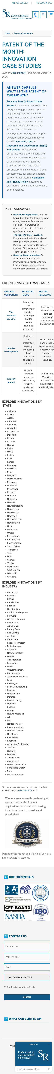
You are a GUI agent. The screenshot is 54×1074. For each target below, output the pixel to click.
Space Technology (16, 642)
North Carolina (14, 519)
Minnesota (12, 485)
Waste (10, 666)
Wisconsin (12, 573)
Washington (13, 566)
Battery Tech (13, 629)
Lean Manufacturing (17, 686)
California (11, 424)
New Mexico (13, 512)
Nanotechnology (15, 653)
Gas (9, 720)
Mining (10, 710)
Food (9, 680)
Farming (11, 595)
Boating (11, 707)
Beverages (12, 683)
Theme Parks (13, 757)
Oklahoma (12, 529)
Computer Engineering (18, 744)
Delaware (11, 434)
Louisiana (11, 468)
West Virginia (13, 570)
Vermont (11, 559)
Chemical (11, 649)
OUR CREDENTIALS (21, 877)
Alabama (11, 411)
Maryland (11, 475)
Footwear (11, 754)
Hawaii (10, 445)
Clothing (11, 751)
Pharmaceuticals (15, 727)
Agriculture (12, 592)
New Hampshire (15, 505)
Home (7, 33)
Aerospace (12, 639)
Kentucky (11, 465)
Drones (10, 656)
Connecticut (13, 431)
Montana (11, 495)
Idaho (10, 448)
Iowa (9, 458)
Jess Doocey (18, 72)
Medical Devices (15, 730)
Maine (10, 472)
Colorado (11, 428)
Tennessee (12, 549)
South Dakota (14, 546)
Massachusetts (14, 478)
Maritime (11, 703)
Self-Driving (13, 632)
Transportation (14, 659)
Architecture (13, 602)
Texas (10, 553)
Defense (11, 696)
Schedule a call (44, 3)
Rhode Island (13, 539)
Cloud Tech (12, 622)
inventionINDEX (25, 790)
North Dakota (13, 522)
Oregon (11, 532)
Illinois (10, 451)
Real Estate (12, 737)
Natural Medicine (15, 713)
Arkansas (11, 421)
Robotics (11, 740)
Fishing (10, 599)
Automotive (12, 626)
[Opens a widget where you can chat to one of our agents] (33, 1057)
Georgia (11, 441)
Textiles (11, 747)
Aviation (11, 636)
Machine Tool (13, 693)
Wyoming (11, 576)
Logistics (11, 690)
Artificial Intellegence (17, 612)
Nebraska (12, 499)
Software (11, 615)
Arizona (11, 418)
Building (11, 605)
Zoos (9, 771)
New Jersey (13, 509)
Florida (10, 438)
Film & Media (13, 673)
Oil (8, 717)
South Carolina (14, 543)
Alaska (10, 414)
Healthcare (12, 734)
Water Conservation (16, 764)
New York (12, 516)
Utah (9, 556)
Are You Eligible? (20, 3)
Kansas (10, 461)
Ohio (9, 526)
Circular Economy (15, 669)
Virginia (10, 563)
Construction (13, 609)
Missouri (11, 492)
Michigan (11, 482)
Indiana (10, 455)
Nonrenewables (14, 723)
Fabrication (12, 663)
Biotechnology (14, 646)
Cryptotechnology (16, 619)
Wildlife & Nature (15, 774)
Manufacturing (14, 700)
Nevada (11, 502)
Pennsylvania (13, 536)
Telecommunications (17, 676)
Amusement (13, 761)
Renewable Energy (16, 767)
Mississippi (12, 489)
